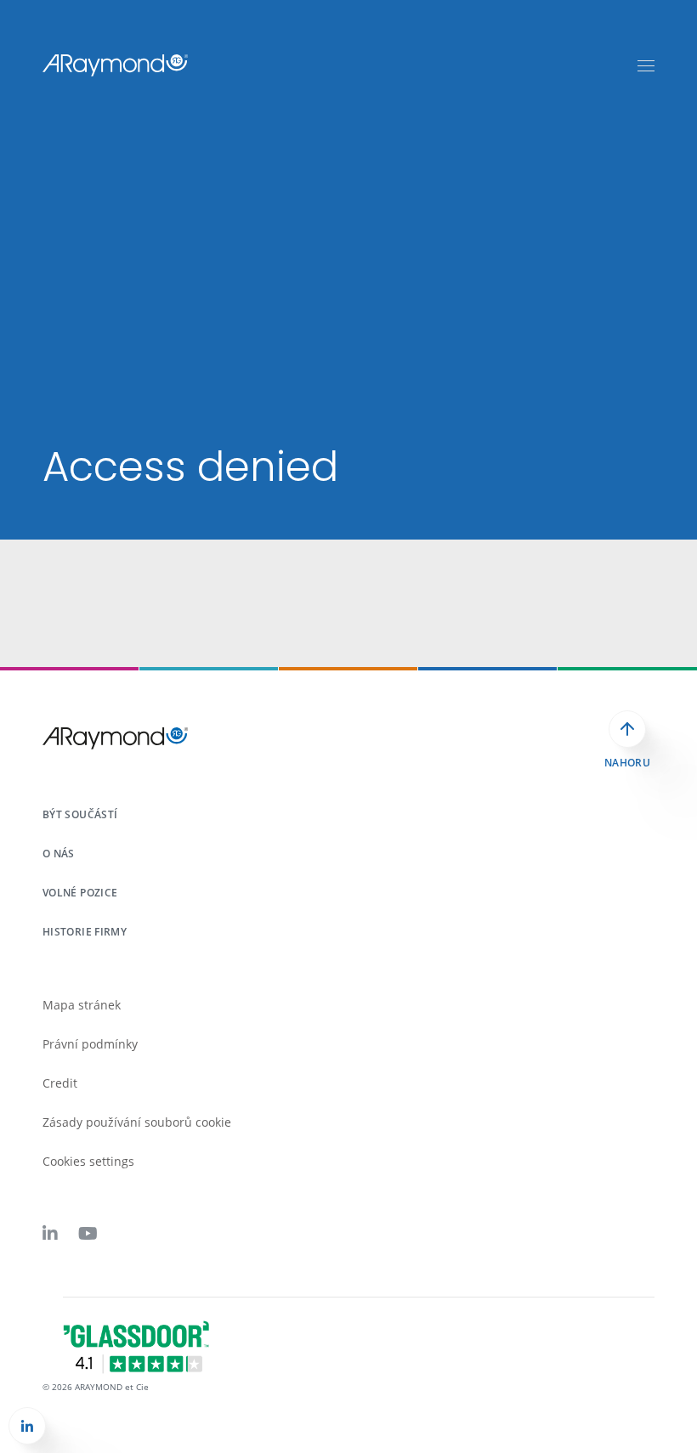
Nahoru (627, 763)
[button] (27, 1426)
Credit (59, 1083)
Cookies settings (88, 1161)
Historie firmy (84, 931)
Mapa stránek (81, 1005)
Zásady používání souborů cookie (136, 1122)
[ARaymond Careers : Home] (115, 64)
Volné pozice (79, 892)
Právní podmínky (90, 1044)
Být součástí (79, 814)
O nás (58, 853)
